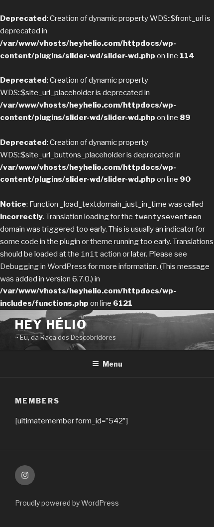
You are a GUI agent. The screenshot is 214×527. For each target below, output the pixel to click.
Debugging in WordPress (43, 266)
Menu (112, 364)
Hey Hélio (51, 324)
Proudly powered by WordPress (67, 503)
